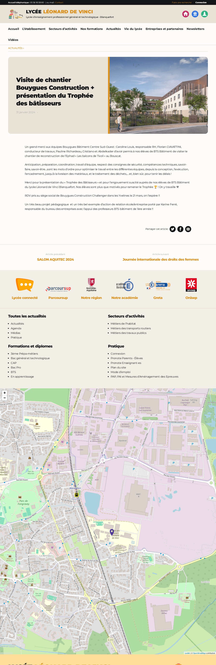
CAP (13, 363)
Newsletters (195, 29)
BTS (13, 372)
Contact (59, 2)
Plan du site (118, 367)
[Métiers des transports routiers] (195, 15)
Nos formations (91, 29)
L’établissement (33, 29)
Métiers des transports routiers (131, 328)
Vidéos (13, 39)
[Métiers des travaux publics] (204, 15)
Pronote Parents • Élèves (127, 358)
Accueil (13, 29)
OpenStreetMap (199, 653)
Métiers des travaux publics (128, 333)
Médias (15, 333)
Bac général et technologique (30, 358)
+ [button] (5, 393)
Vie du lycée (133, 29)
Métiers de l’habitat (123, 323)
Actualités (113, 29)
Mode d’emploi (120, 372)
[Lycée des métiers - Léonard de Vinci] (112, 532)
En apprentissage (22, 376)
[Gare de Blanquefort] (77, 495)
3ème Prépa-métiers (24, 353)
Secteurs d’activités (63, 29)
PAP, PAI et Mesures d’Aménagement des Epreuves (144, 376)
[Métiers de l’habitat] (185, 15)
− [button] (5, 398)
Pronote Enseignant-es (126, 363)
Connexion (201, 2)
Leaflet (187, 653)
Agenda (16, 328)
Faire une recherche (181, 2)
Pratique (16, 337)
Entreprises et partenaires (164, 29)
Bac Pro (16, 367)
